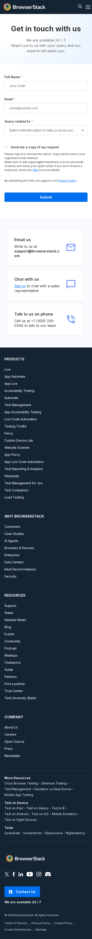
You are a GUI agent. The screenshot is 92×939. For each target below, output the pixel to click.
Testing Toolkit (15, 426)
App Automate (14, 376)
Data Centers (14, 562)
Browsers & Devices (19, 548)
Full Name (13, 77)
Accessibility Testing (19, 391)
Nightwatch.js (75, 833)
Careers (10, 734)
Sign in (20, 286)
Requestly (11, 476)
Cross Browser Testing (21, 783)
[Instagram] (38, 874)
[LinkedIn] (21, 874)
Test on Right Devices (20, 820)
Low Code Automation (20, 419)
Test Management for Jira (23, 483)
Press (8, 748)
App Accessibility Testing (22, 412)
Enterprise (11, 555)
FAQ (35, 170)
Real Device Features (20, 569)
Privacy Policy (67, 180)
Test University (20, 698)
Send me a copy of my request (35, 147)
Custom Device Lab (18, 440)
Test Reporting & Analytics (23, 469)
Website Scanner (17, 447)
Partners (10, 677)
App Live (10, 383)
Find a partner (14, 684)
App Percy (12, 455)
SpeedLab (12, 833)
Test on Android (16, 814)
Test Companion (16, 490)
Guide (8, 669)
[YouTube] (30, 874)
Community (12, 641)
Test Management (17, 405)
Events (9, 634)
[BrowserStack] (25, 7)
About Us (11, 727)
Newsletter (12, 756)
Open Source (14, 741)
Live (7, 369)
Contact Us (26, 891)
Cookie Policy (63, 923)
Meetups (10, 655)
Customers (12, 526)
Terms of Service (15, 923)
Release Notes (15, 620)
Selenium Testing (54, 783)
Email (9, 99)
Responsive (54, 833)
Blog (7, 627)
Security (10, 576)
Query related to (18, 121)
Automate (11, 398)
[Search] (80, 7)
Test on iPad (13, 808)
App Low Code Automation (24, 462)
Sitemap (41, 929)
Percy (8, 433)
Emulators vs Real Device (52, 789)
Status (8, 613)
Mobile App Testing (18, 795)
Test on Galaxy (37, 808)
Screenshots (32, 833)
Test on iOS (40, 814)
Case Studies (14, 534)
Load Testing (14, 497)
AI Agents (11, 541)
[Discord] (48, 874)
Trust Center (13, 691)
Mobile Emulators (64, 814)
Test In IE (58, 808)
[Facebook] (14, 874)
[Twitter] (6, 874)
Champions (12, 662)
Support (10, 605)
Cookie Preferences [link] (17, 929)
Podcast (10, 648)
